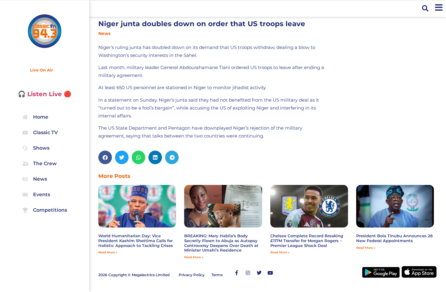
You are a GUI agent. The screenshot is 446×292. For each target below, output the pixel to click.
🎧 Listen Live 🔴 (44, 94)
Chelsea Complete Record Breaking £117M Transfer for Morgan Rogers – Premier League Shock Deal (306, 240)
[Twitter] (259, 273)
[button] (425, 9)
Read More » (107, 252)
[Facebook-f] (237, 273)
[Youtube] (270, 273)
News (104, 33)
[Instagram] (248, 273)
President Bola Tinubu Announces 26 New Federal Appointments (394, 238)
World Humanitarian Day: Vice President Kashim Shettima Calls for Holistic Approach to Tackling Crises (135, 240)
